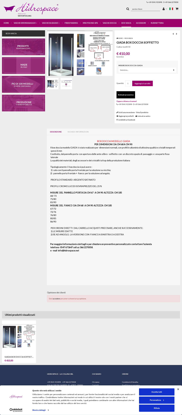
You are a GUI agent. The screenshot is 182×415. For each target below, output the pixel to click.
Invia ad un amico (143, 116)
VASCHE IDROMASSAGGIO (25, 23)
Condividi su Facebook (126, 120)
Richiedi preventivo (126, 95)
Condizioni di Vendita (130, 382)
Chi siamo (95, 382)
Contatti (95, 385)
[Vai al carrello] (177, 9)
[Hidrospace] (32, 9)
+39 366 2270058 (171, 2)
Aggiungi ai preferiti (126, 116)
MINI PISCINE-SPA (90, 23)
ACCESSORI (141, 23)
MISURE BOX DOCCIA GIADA (130, 65)
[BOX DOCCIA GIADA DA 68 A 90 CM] (80, 53)
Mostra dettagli (39, 410)
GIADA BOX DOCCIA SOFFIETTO (20, 357)
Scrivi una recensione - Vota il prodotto (133, 112)
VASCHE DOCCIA (110, 23)
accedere (56, 299)
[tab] (56, 132)
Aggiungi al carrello (142, 83)
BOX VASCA (126, 23)
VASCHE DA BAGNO (50, 23)
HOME (6, 23)
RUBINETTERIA (157, 23)
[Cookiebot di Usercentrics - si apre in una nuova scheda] (16, 410)
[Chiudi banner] (178, 389)
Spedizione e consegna (131, 385)
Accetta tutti (156, 392)
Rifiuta (157, 408)
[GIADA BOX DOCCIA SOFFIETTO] (66, 83)
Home (120, 38)
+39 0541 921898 (155, 2)
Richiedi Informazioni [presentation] (78, 132)
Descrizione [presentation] (56, 132)
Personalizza (155, 400)
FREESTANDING (71, 23)
